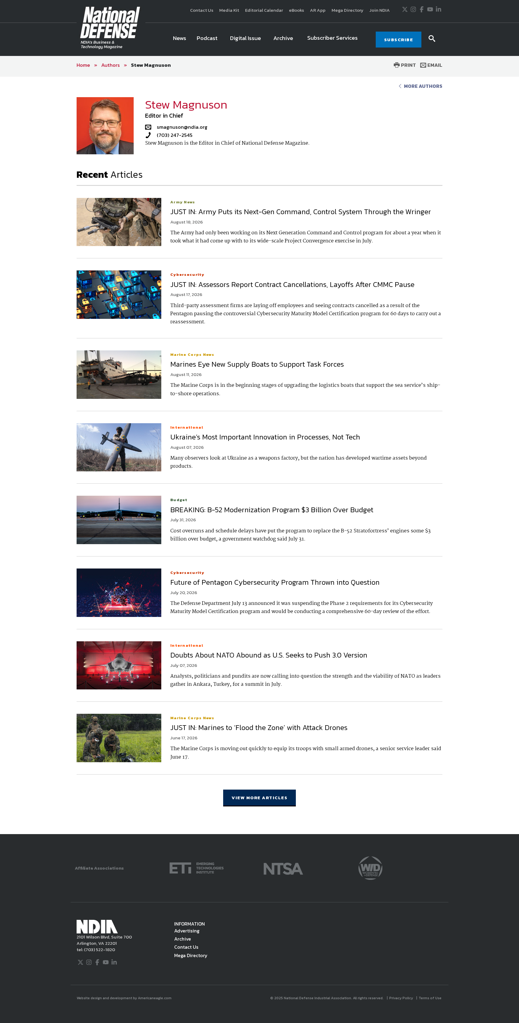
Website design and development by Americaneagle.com (124, 998)
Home (83, 65)
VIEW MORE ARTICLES (259, 797)
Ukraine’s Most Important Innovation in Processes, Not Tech (265, 437)
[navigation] (267, 39)
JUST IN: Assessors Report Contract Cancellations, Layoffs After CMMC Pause (292, 284)
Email (434, 65)
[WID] (370, 867)
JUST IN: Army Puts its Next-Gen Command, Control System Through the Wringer (301, 211)
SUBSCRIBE (398, 39)
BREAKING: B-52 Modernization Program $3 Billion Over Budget (271, 509)
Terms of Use (430, 998)
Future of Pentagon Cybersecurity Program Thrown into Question (275, 582)
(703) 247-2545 (175, 135)
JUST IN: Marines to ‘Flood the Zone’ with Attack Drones (259, 727)
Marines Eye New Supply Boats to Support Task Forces (257, 364)
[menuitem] (179, 39)
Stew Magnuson (151, 65)
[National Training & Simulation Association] (283, 867)
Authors (110, 65)
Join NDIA (379, 10)
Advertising (186, 930)
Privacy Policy (401, 998)
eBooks (296, 10)
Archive (182, 938)
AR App (318, 10)
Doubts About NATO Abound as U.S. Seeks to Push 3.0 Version (268, 655)
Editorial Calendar (264, 10)
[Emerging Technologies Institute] (196, 867)
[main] (259, 455)
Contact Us (201, 10)
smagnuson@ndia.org (182, 127)
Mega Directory (347, 10)
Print (408, 65)
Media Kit (229, 10)
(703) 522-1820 (99, 949)
